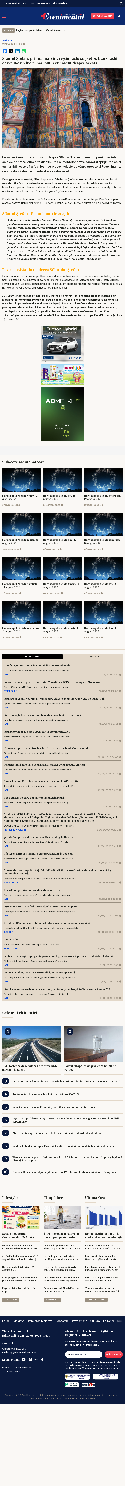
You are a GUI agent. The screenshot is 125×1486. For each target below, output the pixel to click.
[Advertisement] (62, 1444)
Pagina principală (25, 30)
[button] (2, 3)
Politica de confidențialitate (17, 1367)
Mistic (39, 30)
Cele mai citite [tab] (93, 656)
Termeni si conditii (11, 1371)
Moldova (19, 1321)
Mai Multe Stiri (97, 1299)
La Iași (6, 1321)
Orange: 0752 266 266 (14, 1348)
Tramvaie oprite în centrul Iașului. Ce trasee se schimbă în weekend (36, 3)
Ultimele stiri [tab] (32, 656)
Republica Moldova (40, 1321)
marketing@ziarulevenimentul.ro (19, 1352)
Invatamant (79, 1321)
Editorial (108, 1321)
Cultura (95, 1321)
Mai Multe (11, 1299)
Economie (62, 1321)
